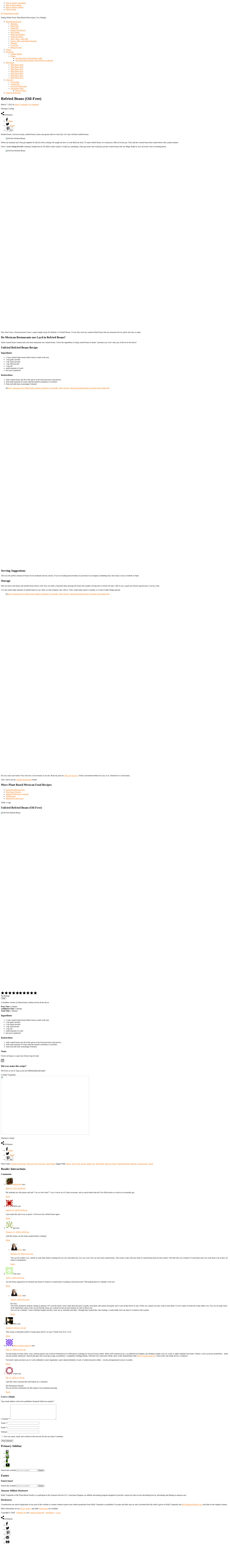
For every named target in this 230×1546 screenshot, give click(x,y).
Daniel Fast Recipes (18, 1164)
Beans (68, 1164)
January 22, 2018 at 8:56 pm (16, 1210)
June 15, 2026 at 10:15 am (16, 1350)
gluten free (91, 1164)
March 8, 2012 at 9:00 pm (15, 1188)
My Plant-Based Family (10, 13)
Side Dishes (50, 1164)
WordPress (50, 1513)
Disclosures (43, 1509)
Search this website (8, 1470)
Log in (58, 1513)
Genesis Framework (36, 1513)
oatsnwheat (17, 1184)
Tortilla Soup (11, 796)
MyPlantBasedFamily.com (192, 1504)
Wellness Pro (21, 1513)
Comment (5, 1419)
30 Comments (33, 104)
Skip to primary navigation (16, 3)
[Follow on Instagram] (7, 1457)
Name (4, 1423)
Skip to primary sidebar (14, 7)
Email (4, 1427)
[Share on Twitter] (7, 1529)
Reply (8, 1196)
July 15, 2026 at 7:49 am (15, 1378)
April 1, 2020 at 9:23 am (15, 1278)
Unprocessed (142, 1164)
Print (3, 998)
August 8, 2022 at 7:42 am (16, 1328)
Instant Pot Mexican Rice (15, 790)
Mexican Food (32, 1164)
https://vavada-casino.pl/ (22, 1346)
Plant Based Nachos (13, 792)
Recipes (42, 1164)
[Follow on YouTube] (8, 1466)
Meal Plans (100, 1164)
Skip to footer (11, 9)
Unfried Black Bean (23, 780)
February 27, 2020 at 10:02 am (17, 1232)
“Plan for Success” (71, 776)
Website (4, 1432)
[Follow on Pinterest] (7, 1453)
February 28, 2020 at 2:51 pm (22, 1254)
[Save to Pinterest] (8, 1533)
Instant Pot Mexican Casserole (17, 794)
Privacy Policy (25, 1509)
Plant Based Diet (123, 1164)
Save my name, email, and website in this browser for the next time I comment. (33, 1436)
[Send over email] (7, 1539)
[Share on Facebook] (7, 1525)
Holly (20, 1250)
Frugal (83, 1164)
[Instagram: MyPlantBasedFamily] (115, 1061)
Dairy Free (76, 1164)
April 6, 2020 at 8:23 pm (20, 1300)
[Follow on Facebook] (7, 1462)
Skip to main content (13, 5)
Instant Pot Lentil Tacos (15, 798)
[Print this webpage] (7, 1543)
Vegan (150, 1164)
